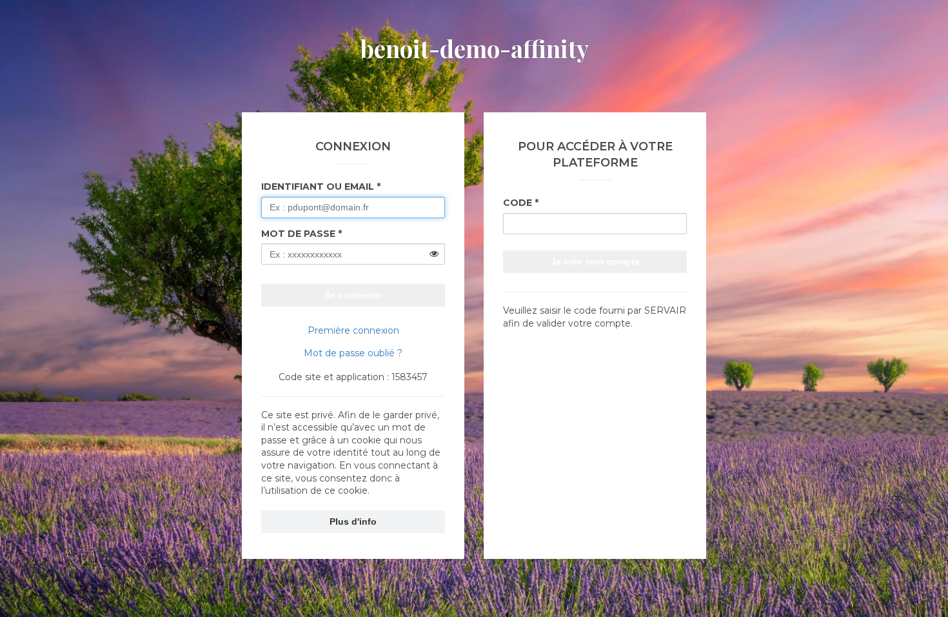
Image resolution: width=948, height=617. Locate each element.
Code (517, 202)
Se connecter (353, 295)
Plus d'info (353, 521)
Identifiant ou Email (317, 186)
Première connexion (353, 330)
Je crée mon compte (595, 261)
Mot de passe (298, 233)
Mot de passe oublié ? (353, 353)
